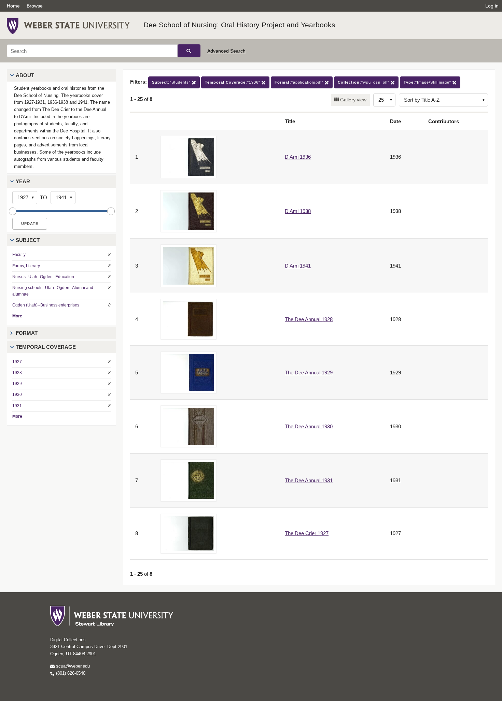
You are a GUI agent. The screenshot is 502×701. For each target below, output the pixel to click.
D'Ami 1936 (298, 157)
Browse (35, 6)
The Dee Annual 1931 (309, 480)
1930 (17, 394)
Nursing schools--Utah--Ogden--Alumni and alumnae (52, 291)
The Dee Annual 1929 (309, 372)
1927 (17, 361)
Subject (28, 240)
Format (27, 333)
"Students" (172, 82)
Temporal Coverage (46, 347)
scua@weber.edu (72, 666)
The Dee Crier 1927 (307, 533)
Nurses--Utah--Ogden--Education (43, 276)
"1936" (233, 82)
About (25, 75)
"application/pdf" (300, 82)
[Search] (189, 50)
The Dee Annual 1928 (309, 319)
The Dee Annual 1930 (309, 426)
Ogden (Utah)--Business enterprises (45, 305)
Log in (492, 6)
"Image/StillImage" (428, 82)
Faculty (19, 254)
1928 (17, 372)
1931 (17, 405)
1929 (17, 383)
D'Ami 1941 (298, 266)
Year (23, 181)
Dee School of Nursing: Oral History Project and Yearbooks (239, 25)
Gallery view (352, 99)
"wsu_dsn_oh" (364, 82)
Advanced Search (226, 51)
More (17, 316)
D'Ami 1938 (298, 211)
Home (13, 6)
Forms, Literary (26, 265)
